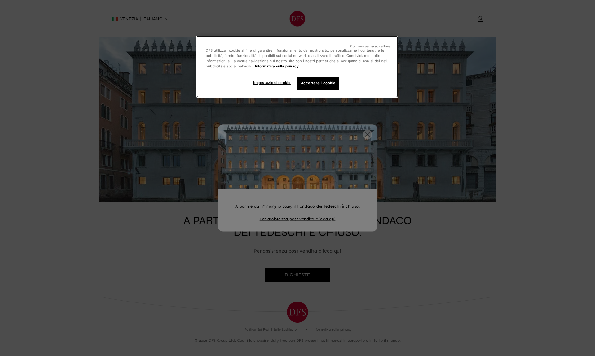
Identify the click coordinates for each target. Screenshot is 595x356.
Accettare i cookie (318, 83)
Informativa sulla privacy (277, 66)
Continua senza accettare (370, 46)
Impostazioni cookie (272, 82)
